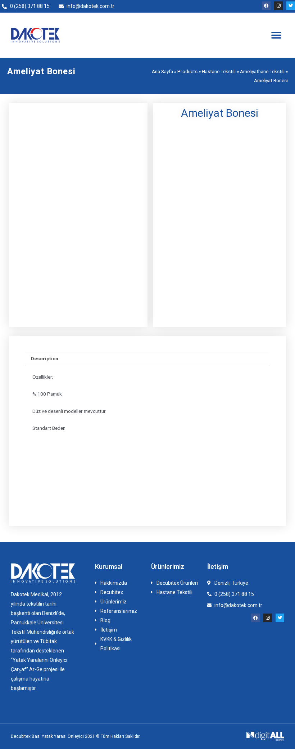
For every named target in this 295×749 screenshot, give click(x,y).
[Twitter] (290, 5)
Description (44, 358)
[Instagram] (278, 5)
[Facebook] (266, 5)
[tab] (44, 358)
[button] (276, 35)
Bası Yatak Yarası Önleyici (58, 736)
